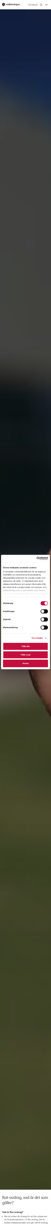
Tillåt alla (25, 646)
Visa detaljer (37, 638)
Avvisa (25, 663)
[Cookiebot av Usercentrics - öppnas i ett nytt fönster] (36, 558)
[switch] (44, 611)
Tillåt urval (25, 655)
